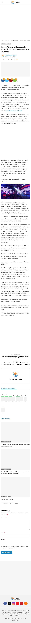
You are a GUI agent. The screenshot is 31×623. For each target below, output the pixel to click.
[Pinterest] (21, 603)
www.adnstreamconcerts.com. (13, 110)
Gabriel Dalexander (11, 55)
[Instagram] (13, 603)
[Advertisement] (15, 22)
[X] (9, 603)
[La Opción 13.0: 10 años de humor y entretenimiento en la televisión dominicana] (15, 432)
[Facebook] (5, 603)
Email (3, 539)
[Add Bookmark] (28, 80)
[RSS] (26, 603)
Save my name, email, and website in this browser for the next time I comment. (15, 547)
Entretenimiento (6, 43)
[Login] (29, 2)
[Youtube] (17, 603)
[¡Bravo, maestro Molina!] (15, 487)
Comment (4, 518)
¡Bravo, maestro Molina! (7, 499)
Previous (5, 503)
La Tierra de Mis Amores (12, 610)
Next (11, 503)
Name (3, 532)
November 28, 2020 (10, 56)
